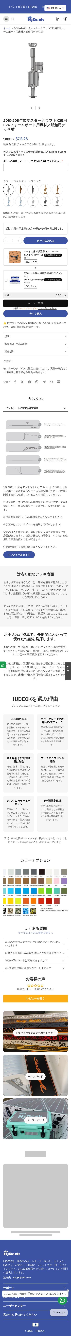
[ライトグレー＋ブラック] (8, 189)
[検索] (13, 19)
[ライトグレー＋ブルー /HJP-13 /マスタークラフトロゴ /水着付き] (21, 201)
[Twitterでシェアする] (22, 381)
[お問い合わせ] (62, 1300)
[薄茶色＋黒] (21, 189)
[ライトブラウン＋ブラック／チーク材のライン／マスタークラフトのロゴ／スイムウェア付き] (57, 189)
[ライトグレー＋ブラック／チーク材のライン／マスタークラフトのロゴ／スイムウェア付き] (33, 201)
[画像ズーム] (35, 71)
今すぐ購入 (35, 313)
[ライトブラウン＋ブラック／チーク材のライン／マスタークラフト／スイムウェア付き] (45, 189)
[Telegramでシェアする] (44, 381)
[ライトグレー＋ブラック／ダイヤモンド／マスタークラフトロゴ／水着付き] (57, 201)
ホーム (7, 28)
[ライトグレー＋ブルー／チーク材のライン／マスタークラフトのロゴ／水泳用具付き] (8, 201)
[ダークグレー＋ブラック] (33, 189)
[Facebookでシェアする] (15, 381)
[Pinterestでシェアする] (29, 381)
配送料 (13, 144)
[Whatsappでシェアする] (36, 381)
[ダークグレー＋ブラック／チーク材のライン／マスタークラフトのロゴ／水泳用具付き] (45, 201)
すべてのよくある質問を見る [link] (34, 932)
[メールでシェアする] (51, 381)
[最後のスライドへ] (31, 108)
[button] (45, 240)
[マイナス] (6, 240)
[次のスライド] (39, 108)
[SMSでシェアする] (58, 381)
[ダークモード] (65, 19)
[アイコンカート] (57, 19)
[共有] (3, 665)
